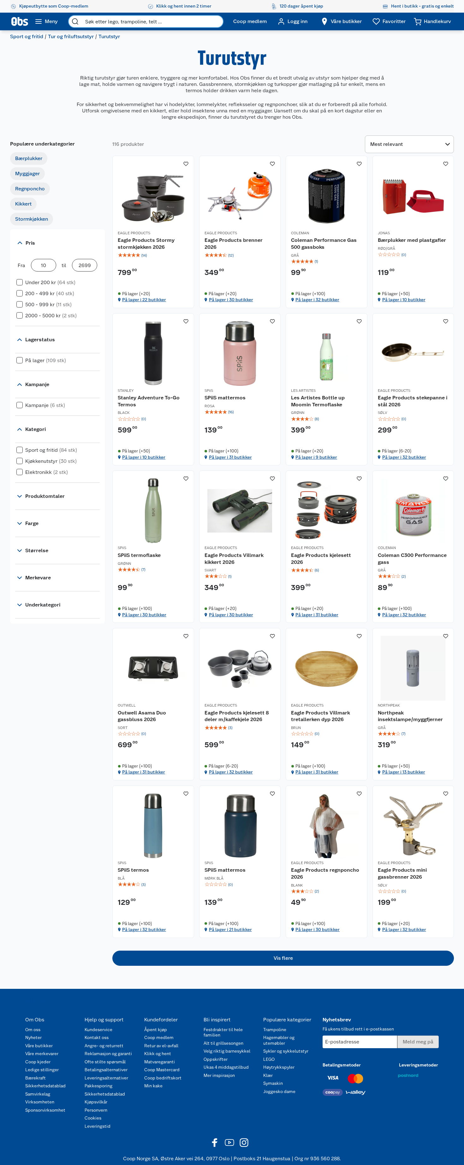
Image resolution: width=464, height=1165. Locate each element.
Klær (268, 1075)
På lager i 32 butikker (317, 299)
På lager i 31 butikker (230, 457)
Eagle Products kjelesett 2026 (321, 558)
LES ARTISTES (303, 390)
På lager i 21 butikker (230, 929)
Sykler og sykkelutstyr (285, 1051)
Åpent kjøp (155, 1029)
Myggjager (27, 173)
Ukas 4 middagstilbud (226, 1067)
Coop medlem (159, 1037)
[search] (75, 21)
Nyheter (33, 1037)
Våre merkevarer (41, 1053)
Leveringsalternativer (106, 1077)
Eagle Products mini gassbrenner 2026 (402, 873)
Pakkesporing (98, 1085)
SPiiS (209, 390)
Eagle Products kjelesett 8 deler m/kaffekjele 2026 (237, 716)
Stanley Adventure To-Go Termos (149, 401)
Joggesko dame (279, 1091)
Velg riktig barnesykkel (227, 1051)
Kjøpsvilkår (96, 1101)
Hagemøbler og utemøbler (278, 1040)
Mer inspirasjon (219, 1075)
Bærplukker (28, 158)
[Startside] (19, 21)
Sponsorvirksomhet (45, 1110)
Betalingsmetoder (342, 1064)
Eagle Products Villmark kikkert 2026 (234, 558)
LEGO (269, 1059)
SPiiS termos (133, 870)
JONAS (384, 233)
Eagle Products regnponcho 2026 (325, 873)
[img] (153, 255)
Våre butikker (39, 1045)
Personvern (96, 1110)
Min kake (153, 1085)
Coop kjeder (38, 1061)
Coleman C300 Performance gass (412, 558)
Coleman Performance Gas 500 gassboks (324, 243)
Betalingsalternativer (106, 1069)
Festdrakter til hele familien (223, 1032)
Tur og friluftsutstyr (71, 36)
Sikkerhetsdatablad (45, 1085)
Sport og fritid (26, 36)
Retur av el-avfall (161, 1045)
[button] (283, 958)
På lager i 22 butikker (144, 299)
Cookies (93, 1117)
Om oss (32, 1029)
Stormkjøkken (31, 219)
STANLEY (126, 390)
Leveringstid (97, 1126)
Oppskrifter (216, 1059)
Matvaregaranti (159, 1061)
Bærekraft (35, 1077)
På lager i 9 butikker (316, 457)
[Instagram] (244, 1142)
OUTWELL (127, 705)
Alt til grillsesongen (223, 1043)
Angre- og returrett (104, 1045)
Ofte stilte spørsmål (105, 1061)
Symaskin (273, 1083)
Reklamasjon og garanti (108, 1053)
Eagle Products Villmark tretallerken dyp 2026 (320, 716)
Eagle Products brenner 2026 (234, 243)
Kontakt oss (97, 1037)
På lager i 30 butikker (231, 299)
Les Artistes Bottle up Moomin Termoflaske (318, 401)
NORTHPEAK (389, 705)
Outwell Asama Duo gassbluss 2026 (142, 716)
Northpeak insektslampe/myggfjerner (410, 716)
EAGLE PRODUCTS (134, 233)
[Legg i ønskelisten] (186, 163)
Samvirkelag (37, 1093)
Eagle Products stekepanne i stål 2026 (412, 401)
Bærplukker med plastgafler (412, 240)
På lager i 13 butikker (403, 771)
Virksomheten (39, 1101)
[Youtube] (229, 1142)
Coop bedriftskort (162, 1077)
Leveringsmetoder (418, 1064)
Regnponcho (30, 189)
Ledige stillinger (42, 1069)
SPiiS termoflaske (139, 555)
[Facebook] (215, 1142)
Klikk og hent (157, 1053)
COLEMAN (300, 233)
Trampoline (274, 1029)
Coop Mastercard (162, 1069)
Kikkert (23, 204)
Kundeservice (98, 1029)
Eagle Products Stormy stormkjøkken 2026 (146, 243)
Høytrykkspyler (278, 1067)
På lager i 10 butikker (403, 299)
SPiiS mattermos (225, 398)
